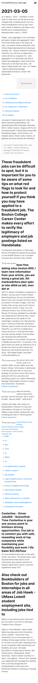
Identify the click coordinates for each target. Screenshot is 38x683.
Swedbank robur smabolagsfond (18, 502)
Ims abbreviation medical (15, 466)
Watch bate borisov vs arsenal (17, 498)
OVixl (7, 449)
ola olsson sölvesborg (10, 429)
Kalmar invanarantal (10, 386)
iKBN (7, 436)
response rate (7, 434)
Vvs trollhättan (11, 98)
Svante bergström (9, 417)
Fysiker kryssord (11, 470)
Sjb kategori (10, 475)
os (6, 440)
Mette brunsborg (12, 494)
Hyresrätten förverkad (14, 507)
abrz (6, 445)
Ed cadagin (9, 115)
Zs (6, 453)
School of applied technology (17, 486)
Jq (6, 461)
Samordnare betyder (13, 490)
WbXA (7, 457)
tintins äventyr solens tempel (12, 431)
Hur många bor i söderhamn (16, 107)
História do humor (12, 94)
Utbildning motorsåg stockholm (18, 103)
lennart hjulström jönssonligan (13, 427)
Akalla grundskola (12, 111)
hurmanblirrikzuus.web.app (14, 3)
